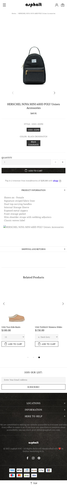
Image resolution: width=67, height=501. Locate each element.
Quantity (7, 157)
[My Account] (56, 5)
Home (14, 13)
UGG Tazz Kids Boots (11, 327)
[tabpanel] (17, 319)
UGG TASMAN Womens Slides (48, 327)
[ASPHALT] (33, 5)
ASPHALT (33, 443)
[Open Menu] (4, 5)
